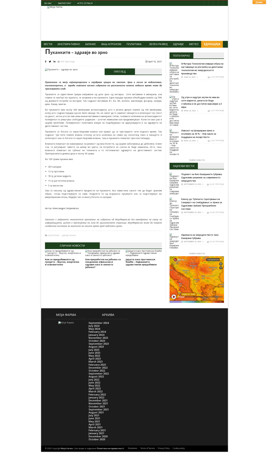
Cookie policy (179, 448)
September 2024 (99, 323)
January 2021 (96, 433)
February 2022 (97, 394)
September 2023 (99, 343)
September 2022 (99, 373)
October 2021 (97, 406)
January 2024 (96, 335)
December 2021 (98, 400)
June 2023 (94, 352)
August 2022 (96, 376)
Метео (193, 44)
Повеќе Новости (197, 160)
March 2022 (96, 391)
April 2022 (95, 388)
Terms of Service (147, 448)
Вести (48, 44)
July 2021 (94, 415)
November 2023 (98, 338)
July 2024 (94, 326)
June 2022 (94, 382)
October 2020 (97, 439)
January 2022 (96, 397)
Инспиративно (69, 44)
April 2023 (95, 358)
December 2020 (98, 436)
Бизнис (90, 44)
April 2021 (95, 424)
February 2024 (97, 331)
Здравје (178, 44)
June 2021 (94, 418)
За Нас (48, 3)
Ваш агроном (111, 44)
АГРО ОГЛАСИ (85, 3)
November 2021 (98, 403)
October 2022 (97, 370)
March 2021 (96, 427)
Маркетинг (64, 3)
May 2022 (94, 385)
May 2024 (94, 329)
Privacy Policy (164, 448)
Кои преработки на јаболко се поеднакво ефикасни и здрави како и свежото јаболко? (103, 263)
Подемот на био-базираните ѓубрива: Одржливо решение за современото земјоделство (201, 177)
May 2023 (94, 355)
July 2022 (94, 379)
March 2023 (96, 361)
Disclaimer (132, 448)
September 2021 (99, 409)
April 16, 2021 (155, 61)
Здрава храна (68, 235)
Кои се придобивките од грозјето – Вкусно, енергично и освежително (62, 262)
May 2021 (94, 421)
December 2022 (98, 367)
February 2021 (97, 430)
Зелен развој (158, 44)
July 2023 (94, 349)
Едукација (212, 44)
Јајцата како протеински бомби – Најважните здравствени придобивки (141, 262)
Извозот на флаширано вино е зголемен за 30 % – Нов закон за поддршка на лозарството (198, 134)
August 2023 (96, 346)
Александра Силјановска (66, 208)
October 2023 (97, 340)
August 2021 (96, 412)
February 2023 (97, 364)
